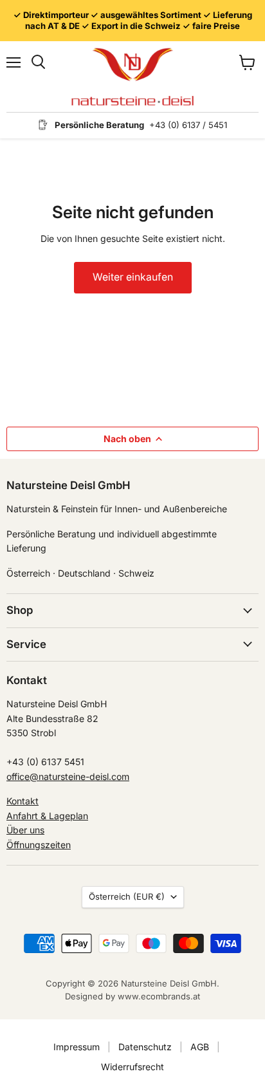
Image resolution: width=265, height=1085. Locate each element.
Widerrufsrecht (132, 1066)
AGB (199, 1046)
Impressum (76, 1046)
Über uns (25, 829)
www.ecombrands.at (159, 996)
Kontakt (22, 800)
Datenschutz (145, 1046)
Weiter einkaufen (133, 277)
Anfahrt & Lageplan (47, 815)
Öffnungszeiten (38, 844)
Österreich (127, 896)
